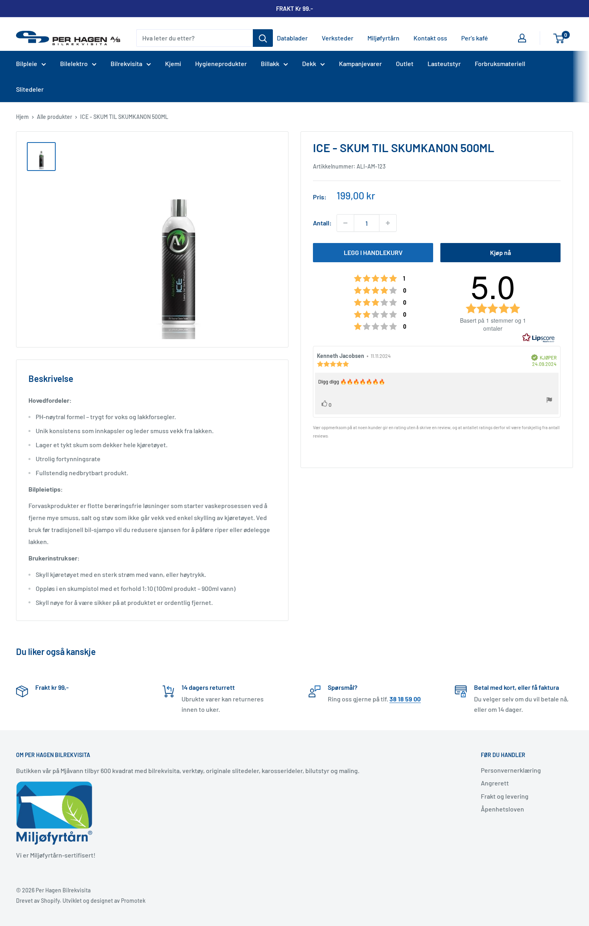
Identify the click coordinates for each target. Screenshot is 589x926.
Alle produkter (54, 116)
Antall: (322, 223)
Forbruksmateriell (500, 63)
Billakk (270, 63)
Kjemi (173, 63)
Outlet (405, 63)
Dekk (309, 63)
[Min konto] (522, 38)
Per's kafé (474, 38)
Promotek (133, 900)
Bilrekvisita (126, 63)
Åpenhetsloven (502, 809)
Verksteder (337, 38)
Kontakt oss (430, 38)
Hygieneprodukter (221, 63)
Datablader (292, 38)
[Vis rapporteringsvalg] (549, 401)
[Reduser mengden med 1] (345, 223)
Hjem (22, 116)
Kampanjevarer (360, 63)
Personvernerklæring (511, 770)
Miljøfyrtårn (383, 38)
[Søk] (263, 38)
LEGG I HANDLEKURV (373, 252)
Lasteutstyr (444, 63)
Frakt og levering (504, 796)
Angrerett (495, 783)
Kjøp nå (500, 252)
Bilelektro (74, 63)
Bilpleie (26, 63)
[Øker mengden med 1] (387, 223)
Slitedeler (30, 89)
